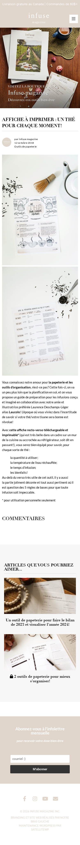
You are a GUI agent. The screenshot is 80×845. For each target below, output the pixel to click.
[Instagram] (35, 798)
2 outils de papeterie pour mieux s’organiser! (41, 678)
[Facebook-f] (24, 798)
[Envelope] (55, 798)
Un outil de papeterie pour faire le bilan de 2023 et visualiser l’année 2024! (40, 622)
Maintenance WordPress (37, 825)
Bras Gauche (40, 821)
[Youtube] (45, 798)
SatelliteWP (40, 829)
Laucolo (14, 412)
